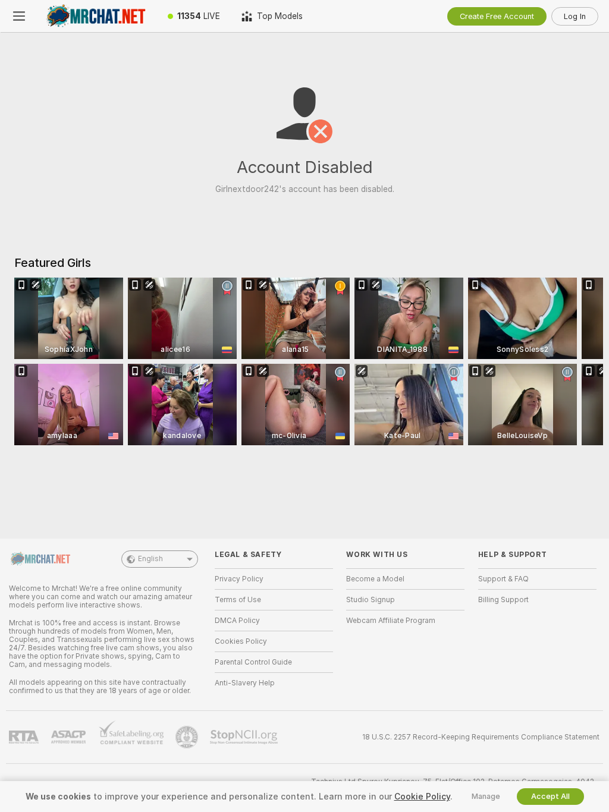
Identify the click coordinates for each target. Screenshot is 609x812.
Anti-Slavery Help (245, 683)
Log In (575, 16)
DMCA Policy (237, 620)
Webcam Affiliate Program (390, 620)
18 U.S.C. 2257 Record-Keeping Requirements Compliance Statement (480, 737)
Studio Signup (370, 600)
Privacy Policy (239, 579)
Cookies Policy (241, 641)
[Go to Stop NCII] (245, 737)
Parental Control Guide (253, 662)
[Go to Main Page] (97, 16)
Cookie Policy (422, 796)
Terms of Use (238, 600)
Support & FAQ (503, 579)
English (150, 559)
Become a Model (375, 579)
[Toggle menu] (19, 16)
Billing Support (503, 600)
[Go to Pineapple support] (187, 737)
